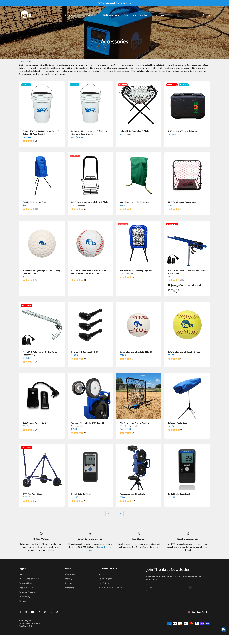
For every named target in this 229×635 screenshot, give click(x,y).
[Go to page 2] (120, 514)
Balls (126, 15)
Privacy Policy (24, 597)
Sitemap (22, 601)
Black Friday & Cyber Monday (110, 588)
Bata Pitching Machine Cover (35, 202)
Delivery (68, 579)
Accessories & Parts (140, 15)
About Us (102, 574)
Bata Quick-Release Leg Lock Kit (84, 352)
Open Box (160, 15)
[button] (223, 629)
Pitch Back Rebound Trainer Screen (182, 202)
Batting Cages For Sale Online (29, 623)
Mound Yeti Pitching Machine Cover (134, 202)
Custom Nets (28, 626)
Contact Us (23, 574)
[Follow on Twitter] (45, 612)
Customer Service (26, 588)
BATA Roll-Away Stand (32, 494)
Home (21, 61)
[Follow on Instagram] (26, 612)
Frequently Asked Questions (30, 579)
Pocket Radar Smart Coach (179, 494)
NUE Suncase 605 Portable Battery (182, 131)
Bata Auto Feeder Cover (178, 423)
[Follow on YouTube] (32, 612)
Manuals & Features (27, 592)
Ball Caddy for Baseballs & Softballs (134, 131)
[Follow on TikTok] (39, 612)
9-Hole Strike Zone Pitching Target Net (136, 270)
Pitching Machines (72, 15)
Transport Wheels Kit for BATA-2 (133, 494)
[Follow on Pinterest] (51, 612)
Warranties (69, 588)
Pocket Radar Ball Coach (81, 494)
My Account (70, 574)
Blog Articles (104, 583)
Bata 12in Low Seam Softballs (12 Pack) (184, 352)
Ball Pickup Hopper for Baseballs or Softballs (89, 202)
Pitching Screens (110, 15)
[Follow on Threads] (57, 612)
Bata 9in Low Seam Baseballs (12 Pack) (136, 352)
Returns (68, 583)
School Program (105, 579)
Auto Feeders (93, 15)
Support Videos (25, 583)
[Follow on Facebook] (20, 612)
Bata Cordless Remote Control (35, 423)
